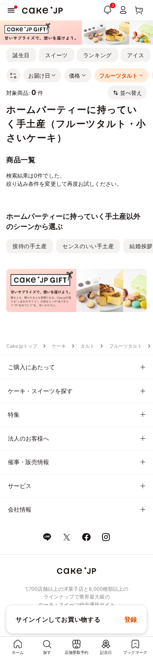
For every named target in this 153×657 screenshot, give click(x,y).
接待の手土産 (30, 246)
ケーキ (59, 346)
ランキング (97, 55)
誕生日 (21, 55)
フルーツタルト (125, 346)
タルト (87, 346)
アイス (135, 55)
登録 (130, 619)
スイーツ (56, 55)
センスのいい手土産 (88, 246)
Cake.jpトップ (21, 346)
